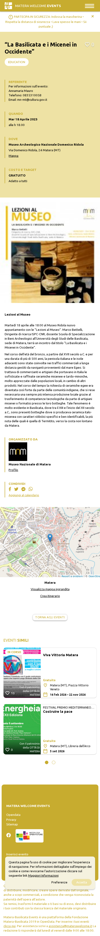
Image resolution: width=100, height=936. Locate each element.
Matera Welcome (38, 6)
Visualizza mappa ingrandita (50, 589)
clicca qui (9, 926)
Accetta (81, 882)
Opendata (13, 815)
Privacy (11, 819)
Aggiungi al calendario (24, 495)
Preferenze (59, 882)
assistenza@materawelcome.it (70, 926)
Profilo (13, 470)
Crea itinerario (50, 596)
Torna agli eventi (50, 617)
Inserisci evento (17, 854)
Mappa (13, 156)
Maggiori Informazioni (43, 875)
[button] (46, 762)
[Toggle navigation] (90, 5)
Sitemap (12, 824)
